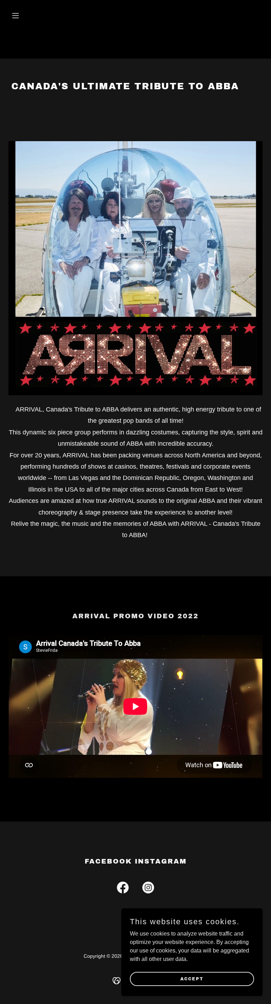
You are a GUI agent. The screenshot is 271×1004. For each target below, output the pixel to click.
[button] (27, 15)
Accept (192, 978)
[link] (123, 888)
